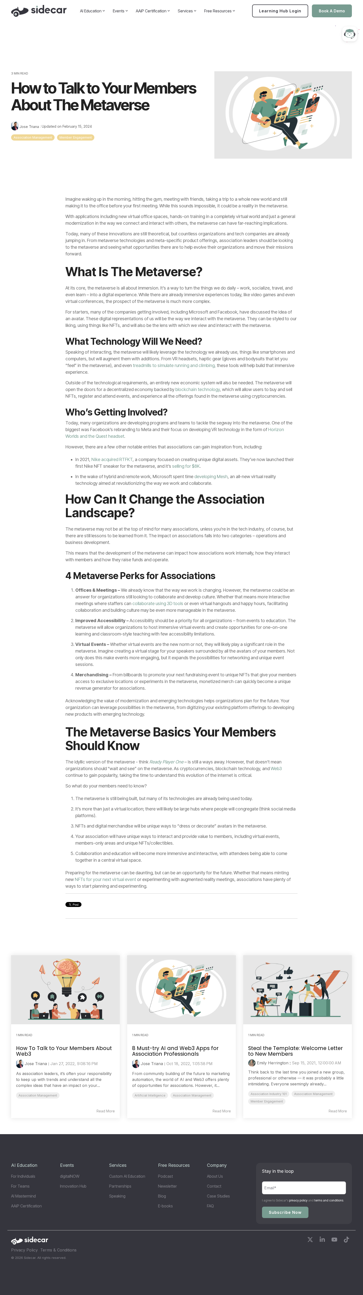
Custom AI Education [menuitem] (127, 1176)
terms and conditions (328, 1200)
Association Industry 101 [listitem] (269, 1094)
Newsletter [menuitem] (167, 1186)
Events (118, 10)
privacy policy (298, 1200)
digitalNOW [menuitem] (70, 1176)
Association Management (33, 137)
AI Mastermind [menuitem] (23, 1196)
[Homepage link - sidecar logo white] (29, 1242)
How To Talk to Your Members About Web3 (64, 1051)
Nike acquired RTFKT (112, 459)
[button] (311, 1240)
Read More (106, 1111)
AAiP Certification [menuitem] (26, 1205)
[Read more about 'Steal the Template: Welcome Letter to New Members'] (297, 989)
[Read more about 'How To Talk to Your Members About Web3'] (65, 989)
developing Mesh (211, 476)
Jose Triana (29, 126)
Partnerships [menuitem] (120, 1186)
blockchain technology (197, 389)
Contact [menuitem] (214, 1186)
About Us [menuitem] (215, 1176)
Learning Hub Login (280, 10)
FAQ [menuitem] (210, 1205)
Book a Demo (332, 10)
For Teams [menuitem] (20, 1186)
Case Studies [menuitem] (218, 1196)
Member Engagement (76, 137)
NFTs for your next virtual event (105, 879)
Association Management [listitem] (38, 1095)
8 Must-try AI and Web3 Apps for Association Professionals (175, 1051)
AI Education (90, 10)
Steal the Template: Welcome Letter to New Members (295, 1051)
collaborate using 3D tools (157, 603)
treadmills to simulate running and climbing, (175, 365)
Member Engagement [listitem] (267, 1101)
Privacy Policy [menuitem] (24, 1249)
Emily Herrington (272, 1062)
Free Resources (218, 10)
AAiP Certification (151, 10)
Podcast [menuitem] (165, 1176)
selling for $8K (186, 466)
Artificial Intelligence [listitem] (150, 1095)
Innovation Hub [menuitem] (73, 1186)
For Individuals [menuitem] (23, 1176)
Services (185, 10)
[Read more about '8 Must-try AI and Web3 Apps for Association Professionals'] (181, 989)
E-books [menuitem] (165, 1205)
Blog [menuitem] (162, 1196)
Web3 (276, 768)
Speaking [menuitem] (117, 1196)
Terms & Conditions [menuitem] (58, 1249)
